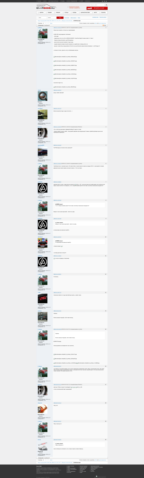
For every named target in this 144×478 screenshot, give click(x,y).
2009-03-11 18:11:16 (57, 108)
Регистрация (66, 17)
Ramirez (40, 126)
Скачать (81, 470)
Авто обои (69, 472)
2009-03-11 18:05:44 (57, 27)
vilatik (39, 90)
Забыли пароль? (73, 17)
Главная (39, 1)
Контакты (87, 1)
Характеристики (83, 468)
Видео (81, 472)
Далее (51, 23)
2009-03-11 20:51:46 (57, 218)
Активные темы (95, 17)
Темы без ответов (103, 17)
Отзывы (63, 1)
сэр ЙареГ (40, 108)
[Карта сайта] (106, 1)
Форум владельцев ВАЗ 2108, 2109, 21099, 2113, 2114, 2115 (49, 20)
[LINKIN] (40, 182)
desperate (40, 403)
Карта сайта (93, 469)
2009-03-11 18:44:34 (57, 163)
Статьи (68, 470)
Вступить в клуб (99, 8)
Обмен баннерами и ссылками (97, 467)
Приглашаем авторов (95, 466)
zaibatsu (40, 311)
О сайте (81, 1)
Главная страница (70, 466)
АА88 (39, 292)
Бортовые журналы (53, 1)
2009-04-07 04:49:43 (57, 439)
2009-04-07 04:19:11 (57, 421)
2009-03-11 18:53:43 (57, 200)
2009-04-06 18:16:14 (57, 384)
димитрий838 (41, 145)
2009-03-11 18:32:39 (57, 145)
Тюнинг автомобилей (71, 468)
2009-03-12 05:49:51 (57, 274)
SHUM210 (40, 237)
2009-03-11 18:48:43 (57, 181)
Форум (44, 1)
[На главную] (102, 1)
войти (96, 23)
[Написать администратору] (104, 1)
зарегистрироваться (102, 23)
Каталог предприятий (72, 1)
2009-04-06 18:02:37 (57, 366)
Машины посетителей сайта (67, 20)
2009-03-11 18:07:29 (57, 90)
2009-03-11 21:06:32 (57, 255)
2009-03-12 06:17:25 (57, 292)
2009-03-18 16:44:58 (57, 329)
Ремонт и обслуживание (71, 469)
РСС (105, 25)
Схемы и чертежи (83, 467)
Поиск (79, 17)
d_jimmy (40, 27)
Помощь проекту (94, 468)
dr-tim (39, 439)
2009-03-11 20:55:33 (57, 237)
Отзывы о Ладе (83, 471)
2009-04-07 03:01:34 (57, 402)
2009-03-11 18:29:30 (57, 126)
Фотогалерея (82, 469)
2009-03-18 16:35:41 (57, 310)
